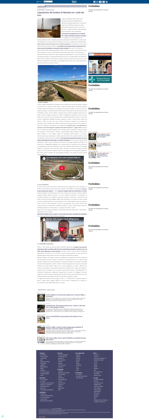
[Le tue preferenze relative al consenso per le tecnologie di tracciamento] (2, 416)
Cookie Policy (48, 414)
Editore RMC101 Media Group (45, 408)
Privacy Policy (42, 414)
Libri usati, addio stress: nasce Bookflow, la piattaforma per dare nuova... (103, 155)
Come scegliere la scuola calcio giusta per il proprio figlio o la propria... (103, 135)
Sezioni (40, 1)
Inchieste (39, 303)
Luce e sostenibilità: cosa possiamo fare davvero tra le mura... (103, 145)
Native (38, 293)
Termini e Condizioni (57, 414)
